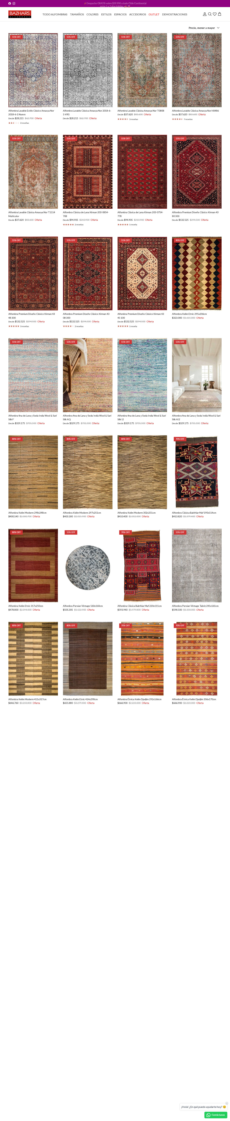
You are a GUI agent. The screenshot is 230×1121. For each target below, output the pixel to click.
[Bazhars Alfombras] (19, 14)
